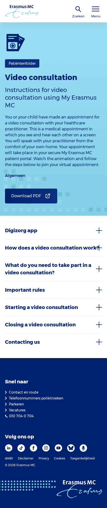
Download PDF (26, 196)
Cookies (59, 458)
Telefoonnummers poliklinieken (36, 398)
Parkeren (16, 404)
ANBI (9, 458)
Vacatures (17, 410)
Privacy (44, 458)
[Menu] (96, 9)
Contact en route (23, 392)
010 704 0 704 (21, 416)
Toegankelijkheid (82, 458)
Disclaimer (26, 458)
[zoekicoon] (78, 9)
